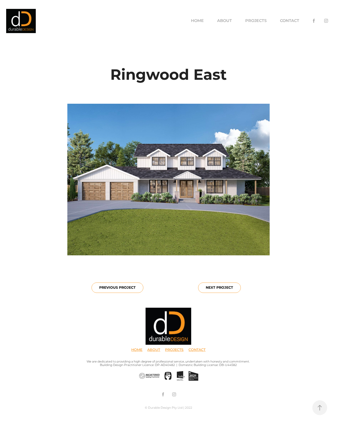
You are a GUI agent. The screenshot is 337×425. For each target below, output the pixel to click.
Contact (289, 21)
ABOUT (153, 350)
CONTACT (197, 350)
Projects (256, 21)
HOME (136, 350)
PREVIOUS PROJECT (117, 287)
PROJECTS (174, 350)
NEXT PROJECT (219, 287)
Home (197, 21)
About (224, 21)
